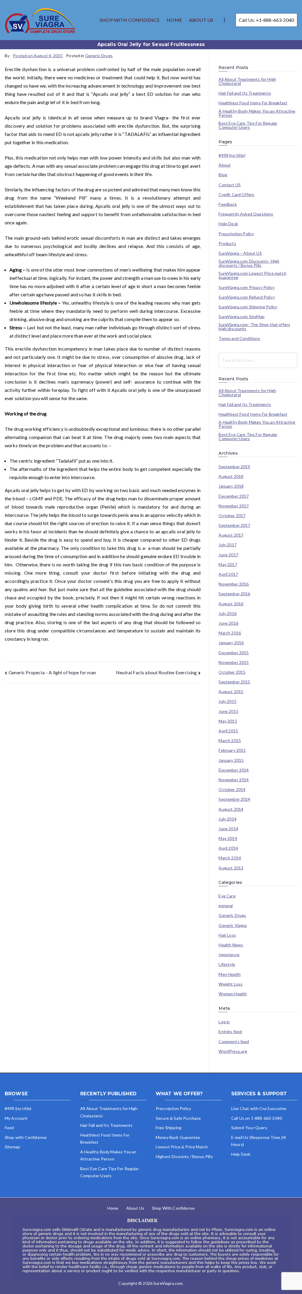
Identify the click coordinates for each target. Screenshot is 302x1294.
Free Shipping (168, 1127)
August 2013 (231, 868)
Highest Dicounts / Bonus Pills (184, 1156)
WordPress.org (233, 1051)
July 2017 (227, 545)
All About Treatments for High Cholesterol (247, 81)
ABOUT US (201, 20)
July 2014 (227, 819)
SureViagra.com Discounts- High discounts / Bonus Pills (249, 263)
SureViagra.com (168, 1283)
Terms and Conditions (239, 338)
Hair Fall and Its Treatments (245, 93)
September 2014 (234, 799)
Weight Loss (230, 984)
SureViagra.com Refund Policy (247, 297)
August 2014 (231, 809)
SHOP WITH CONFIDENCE (130, 20)
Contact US (230, 185)
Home (113, 1208)
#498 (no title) (232, 155)
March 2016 (230, 633)
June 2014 (228, 829)
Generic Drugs (99, 55)
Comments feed (234, 1042)
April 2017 (228, 574)
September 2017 (234, 525)
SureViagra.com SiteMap (242, 317)
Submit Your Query (249, 1127)
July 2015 (227, 701)
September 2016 (234, 594)
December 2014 (234, 770)
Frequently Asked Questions (246, 214)
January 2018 (231, 486)
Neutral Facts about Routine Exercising (156, 672)
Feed (9, 1127)
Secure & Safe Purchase (178, 1118)
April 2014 (228, 848)
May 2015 (228, 721)
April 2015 (228, 731)
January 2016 (231, 643)
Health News (231, 945)
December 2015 (234, 653)
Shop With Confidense (173, 1208)
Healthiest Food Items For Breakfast (253, 103)
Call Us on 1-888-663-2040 (256, 1118)
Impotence (229, 955)
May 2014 (228, 838)
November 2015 (234, 662)
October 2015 (232, 672)
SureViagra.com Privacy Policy (247, 287)
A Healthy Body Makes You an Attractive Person (257, 113)
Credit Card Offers (236, 195)
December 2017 (234, 496)
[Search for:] (258, 360)
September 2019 (234, 467)
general (226, 906)
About (225, 165)
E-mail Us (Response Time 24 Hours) (258, 1141)
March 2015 (230, 741)
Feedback (228, 204)
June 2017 (228, 555)
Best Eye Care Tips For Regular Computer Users (248, 125)
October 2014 (232, 789)
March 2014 (230, 858)
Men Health (230, 974)
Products (227, 243)
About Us (135, 1208)
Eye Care (227, 896)
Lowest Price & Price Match (182, 1146)
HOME (174, 20)
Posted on (38, 55)
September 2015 (234, 682)
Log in (224, 1022)
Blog (223, 175)
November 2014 (234, 780)
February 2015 (232, 750)
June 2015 (228, 711)
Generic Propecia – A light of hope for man (52, 672)
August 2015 (231, 692)
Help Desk (228, 224)
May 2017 (228, 565)
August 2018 (231, 476)
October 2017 (232, 516)
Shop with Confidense (26, 1137)
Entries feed (230, 1032)
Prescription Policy (236, 234)
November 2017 (234, 506)
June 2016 (228, 623)
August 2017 (231, 535)
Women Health (233, 994)
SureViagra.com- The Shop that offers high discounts (254, 327)
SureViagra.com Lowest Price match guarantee (252, 275)
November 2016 (234, 584)
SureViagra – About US (240, 253)
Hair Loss (227, 935)
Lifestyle (227, 964)
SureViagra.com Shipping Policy (248, 307)
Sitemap (12, 1146)
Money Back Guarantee (178, 1137)
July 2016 (227, 613)
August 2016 (231, 604)
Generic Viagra (233, 925)
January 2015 (231, 760)
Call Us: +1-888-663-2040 (266, 20)
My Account (16, 1118)
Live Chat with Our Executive (258, 1108)
